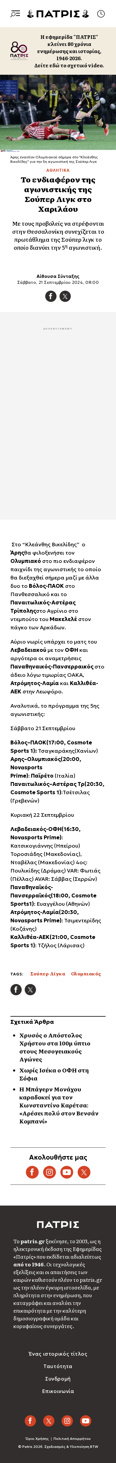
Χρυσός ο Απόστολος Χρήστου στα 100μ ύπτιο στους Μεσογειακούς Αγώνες (54, 1047)
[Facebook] (51, 296)
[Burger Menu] (15, 13)
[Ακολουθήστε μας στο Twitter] (84, 1172)
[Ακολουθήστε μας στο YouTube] (66, 1172)
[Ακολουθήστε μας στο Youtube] (85, 1421)
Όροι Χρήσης (37, 1438)
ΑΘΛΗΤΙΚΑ (57, 170)
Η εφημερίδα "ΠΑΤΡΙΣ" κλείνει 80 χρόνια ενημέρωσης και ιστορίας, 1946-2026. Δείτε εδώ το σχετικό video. (69, 51)
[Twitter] (65, 296)
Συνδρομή (58, 1379)
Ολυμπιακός (86, 973)
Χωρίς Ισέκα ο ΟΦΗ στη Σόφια (54, 1074)
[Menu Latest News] (101, 13)
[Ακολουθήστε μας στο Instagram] (49, 1172)
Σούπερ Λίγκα (47, 973)
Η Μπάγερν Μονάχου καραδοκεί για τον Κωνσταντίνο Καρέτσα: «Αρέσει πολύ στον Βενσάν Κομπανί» (58, 1105)
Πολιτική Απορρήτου (72, 1438)
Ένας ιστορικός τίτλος (58, 1354)
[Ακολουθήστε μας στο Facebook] (32, 1172)
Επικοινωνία (58, 1391)
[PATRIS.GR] (58, 13)
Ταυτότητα (57, 1366)
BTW (94, 1446)
